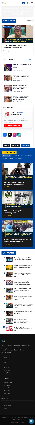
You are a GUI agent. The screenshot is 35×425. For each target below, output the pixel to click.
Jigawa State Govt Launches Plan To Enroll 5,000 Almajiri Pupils (17, 240)
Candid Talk (6, 390)
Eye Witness (25, 145)
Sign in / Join (6, 370)
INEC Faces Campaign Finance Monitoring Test (15, 212)
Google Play (15, 145)
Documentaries (26, 155)
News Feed (6, 403)
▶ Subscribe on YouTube (13, 125)
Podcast (5, 408)
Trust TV (9, 417)
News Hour (7, 155)
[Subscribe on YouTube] (23, 3)
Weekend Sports (20, 158)
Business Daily (7, 388)
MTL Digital (21, 422)
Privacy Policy (7, 372)
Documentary (7, 393)
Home (4, 362)
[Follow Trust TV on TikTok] (19, 135)
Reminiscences (8, 158)
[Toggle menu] (32, 3)
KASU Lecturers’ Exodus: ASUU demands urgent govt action (15, 183)
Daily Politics (6, 385)
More (30, 59)
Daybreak (16, 155)
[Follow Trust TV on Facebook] (5, 135)
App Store (7, 145)
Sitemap (5, 411)
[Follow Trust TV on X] (10, 135)
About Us (5, 365)
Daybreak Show (7, 382)
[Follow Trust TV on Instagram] (15, 135)
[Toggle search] (27, 3)
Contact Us (6, 367)
